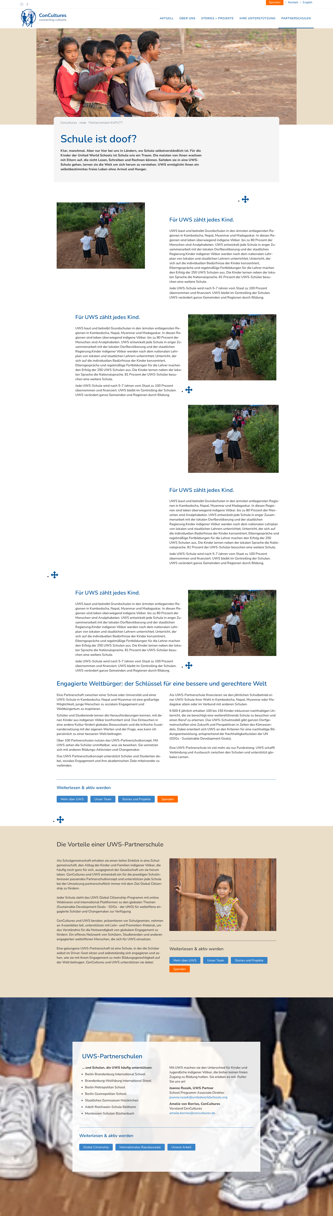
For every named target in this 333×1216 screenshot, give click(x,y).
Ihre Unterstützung (258, 18)
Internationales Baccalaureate (140, 1147)
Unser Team (102, 799)
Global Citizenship (96, 1147)
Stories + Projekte (217, 18)
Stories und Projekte (136, 799)
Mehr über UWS (72, 799)
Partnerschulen (296, 18)
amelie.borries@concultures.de (192, 1113)
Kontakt (293, 2)
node (82, 123)
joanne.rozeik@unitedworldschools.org (198, 1097)
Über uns (187, 18)
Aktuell (167, 18)
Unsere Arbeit (181, 1147)
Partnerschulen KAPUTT (106, 123)
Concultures (68, 123)
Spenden (167, 799)
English (307, 2)
